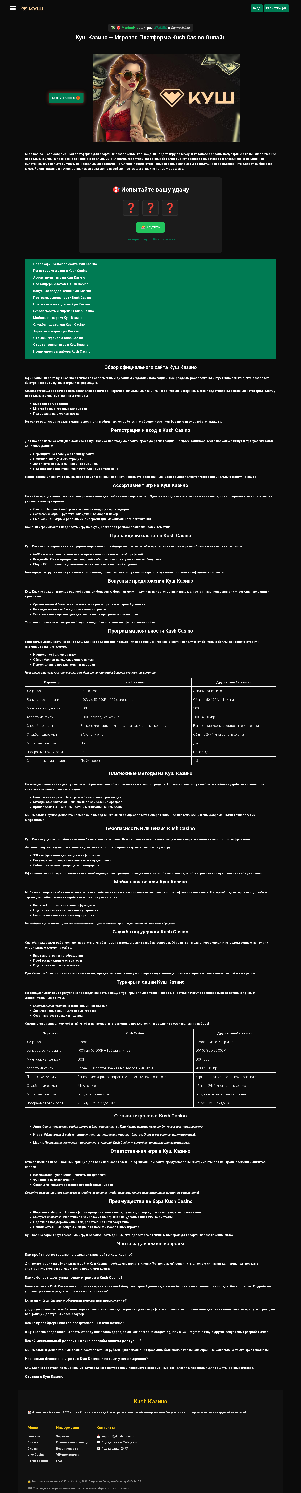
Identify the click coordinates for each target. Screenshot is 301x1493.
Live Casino (36, 1455)
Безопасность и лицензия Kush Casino (63, 311)
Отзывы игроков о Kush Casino (58, 338)
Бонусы (33, 1442)
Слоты (33, 1448)
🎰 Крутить (150, 227)
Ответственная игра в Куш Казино (60, 345)
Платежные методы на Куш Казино (61, 304)
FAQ (59, 1461)
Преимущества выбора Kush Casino (62, 351)
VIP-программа (67, 1455)
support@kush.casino (117, 1436)
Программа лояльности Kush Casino (62, 298)
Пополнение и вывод (72, 1442)
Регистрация (276, 8)
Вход (256, 8)
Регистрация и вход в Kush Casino (60, 271)
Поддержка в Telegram (119, 1442)
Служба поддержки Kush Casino (59, 325)
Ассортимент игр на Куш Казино (59, 277)
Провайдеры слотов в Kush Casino (60, 284)
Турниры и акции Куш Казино (56, 331)
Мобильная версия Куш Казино (58, 318)
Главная (34, 1436)
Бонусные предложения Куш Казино (62, 291)
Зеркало (62, 1436)
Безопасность (67, 1448)
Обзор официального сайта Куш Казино (65, 264)
